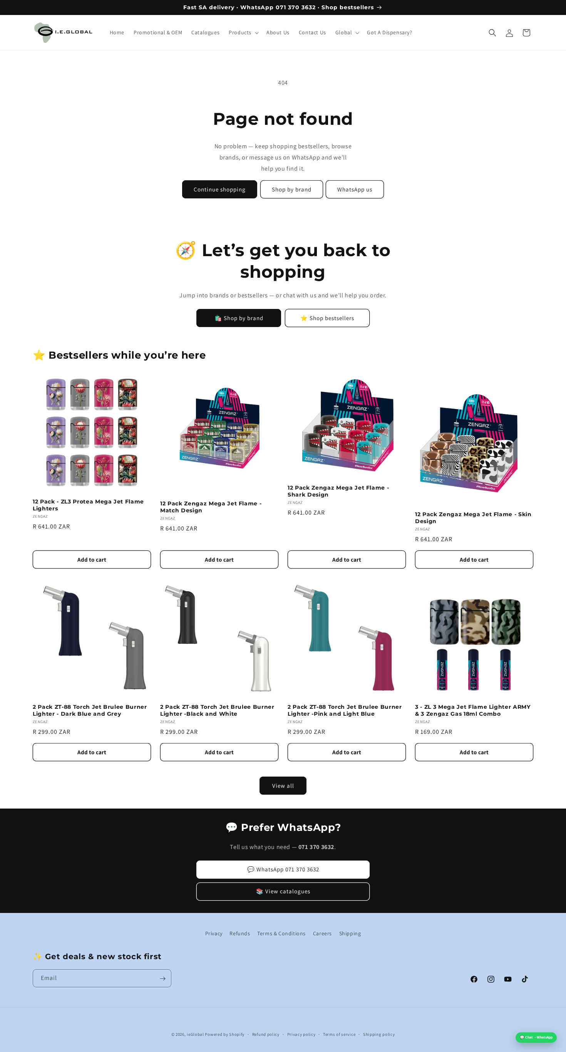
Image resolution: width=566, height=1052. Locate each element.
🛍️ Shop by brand (238, 318)
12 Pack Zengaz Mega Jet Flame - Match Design (210, 507)
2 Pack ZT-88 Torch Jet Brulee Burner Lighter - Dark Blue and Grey (90, 710)
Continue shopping (220, 189)
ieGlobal (195, 1034)
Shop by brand (291, 189)
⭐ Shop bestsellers (327, 318)
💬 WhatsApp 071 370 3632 (283, 869)
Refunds (239, 933)
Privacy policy (301, 1034)
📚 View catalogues (283, 891)
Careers (322, 933)
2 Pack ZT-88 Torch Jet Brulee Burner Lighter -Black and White (217, 710)
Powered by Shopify (224, 1034)
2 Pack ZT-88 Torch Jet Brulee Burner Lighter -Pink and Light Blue (345, 710)
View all (283, 785)
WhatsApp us (354, 189)
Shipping (350, 933)
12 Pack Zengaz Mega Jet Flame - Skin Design (473, 518)
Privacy (214, 933)
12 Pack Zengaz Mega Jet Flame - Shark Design (338, 491)
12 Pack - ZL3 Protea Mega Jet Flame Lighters (88, 505)
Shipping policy (379, 1034)
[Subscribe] (162, 979)
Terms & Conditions (281, 933)
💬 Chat (536, 1037)
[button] (243, 33)
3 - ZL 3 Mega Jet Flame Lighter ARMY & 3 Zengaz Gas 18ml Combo (473, 710)
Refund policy (266, 1034)
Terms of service (339, 1034)
